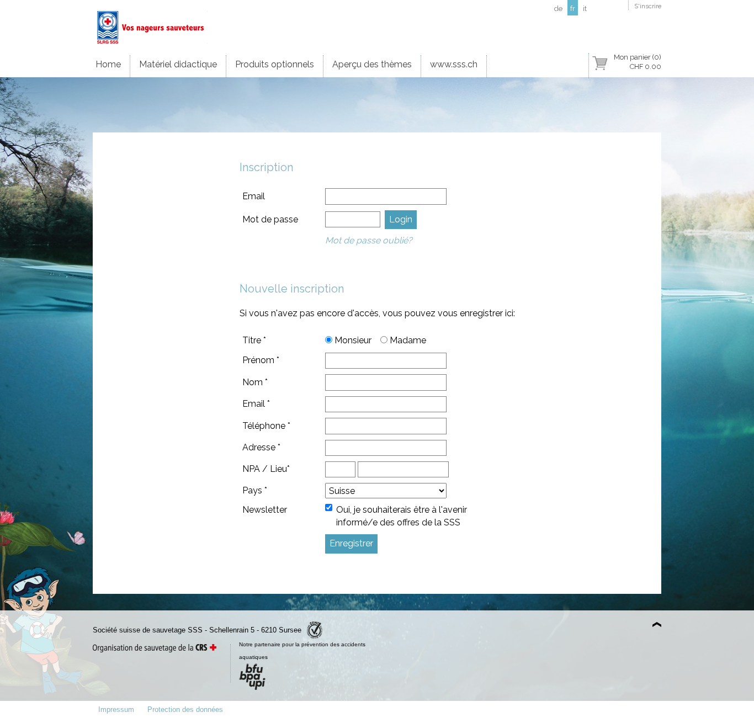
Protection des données (185, 709)
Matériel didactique (178, 64)
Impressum (116, 709)
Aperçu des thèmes (372, 64)
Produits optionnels (274, 64)
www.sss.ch (453, 64)
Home (108, 64)
